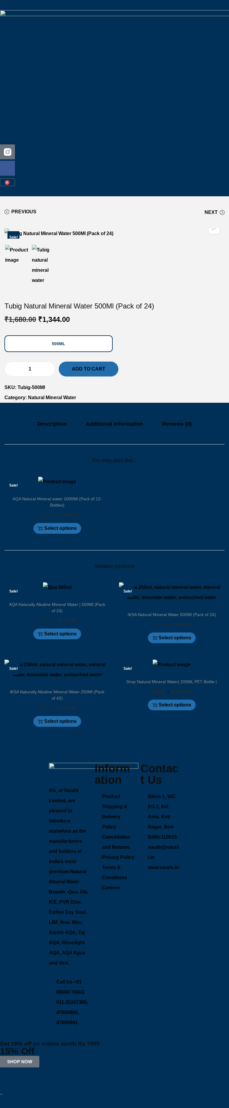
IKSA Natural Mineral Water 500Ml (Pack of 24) (172, 614)
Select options (60, 528)
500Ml (58, 343)
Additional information (114, 424)
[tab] (52, 424)
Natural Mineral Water (52, 397)
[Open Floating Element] (0, 1094)
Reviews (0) (177, 424)
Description (52, 424)
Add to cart (88, 368)
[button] (114, 142)
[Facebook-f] (7, 168)
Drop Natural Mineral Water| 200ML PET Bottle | (171, 681)
